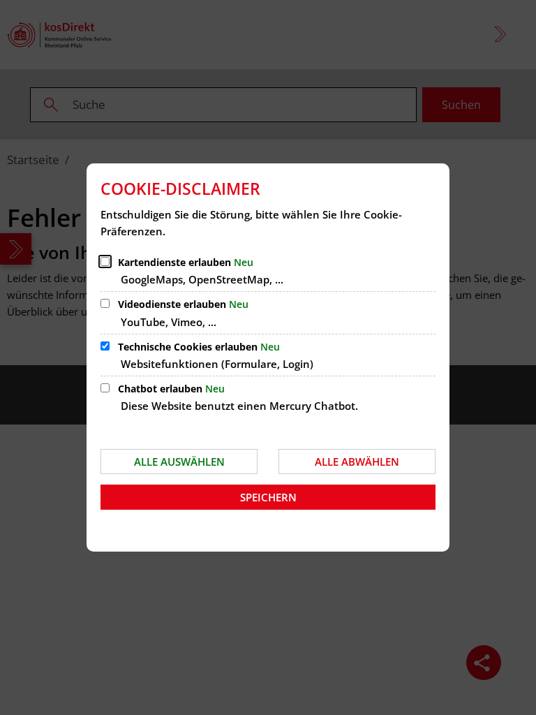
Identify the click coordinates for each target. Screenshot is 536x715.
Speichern (268, 497)
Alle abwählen (357, 462)
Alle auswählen (179, 462)
